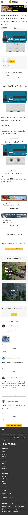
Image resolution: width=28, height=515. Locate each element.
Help (3, 481)
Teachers (4, 468)
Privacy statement (8, 506)
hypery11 (5, 22)
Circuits (11, 22)
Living (3, 464)
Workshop (4, 454)
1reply (4, 351)
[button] (2, 2)
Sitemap (4, 483)
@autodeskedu (8, 497)
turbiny (8, 326)
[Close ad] (25, 6)
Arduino (18, 22)
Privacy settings (19, 506)
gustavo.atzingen (11, 378)
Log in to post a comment (14, 425)
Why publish (5, 476)
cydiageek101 (9, 358)
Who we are (5, 486)
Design (4, 456)
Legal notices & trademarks (10, 511)
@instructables (8, 494)
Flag (5, 345)
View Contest (14, 208)
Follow (12, 62)
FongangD (9, 401)
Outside (4, 466)
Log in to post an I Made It (14, 249)
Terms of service (20, 504)
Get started (5, 479)
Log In (14, 314)
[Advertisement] (14, 8)
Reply (14, 348)
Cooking (4, 461)
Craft (3, 459)
